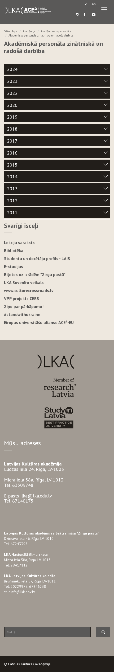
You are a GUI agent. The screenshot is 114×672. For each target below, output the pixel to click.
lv (85, 4)
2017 (12, 141)
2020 (12, 105)
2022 (12, 93)
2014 (12, 176)
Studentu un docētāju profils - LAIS (37, 258)
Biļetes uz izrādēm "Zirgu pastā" (34, 274)
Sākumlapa (10, 31)
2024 (12, 69)
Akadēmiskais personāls (56, 31)
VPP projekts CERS (21, 298)
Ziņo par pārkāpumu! (23, 306)
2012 (12, 200)
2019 (12, 117)
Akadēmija (29, 31)
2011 (12, 212)
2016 (12, 153)
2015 (12, 165)
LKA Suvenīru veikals (24, 282)
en (94, 4)
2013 (12, 188)
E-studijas (13, 266)
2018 (12, 129)
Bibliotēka (13, 250)
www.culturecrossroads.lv (29, 290)
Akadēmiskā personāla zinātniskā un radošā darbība (40, 35)
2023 (12, 81)
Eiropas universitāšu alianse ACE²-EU (39, 322)
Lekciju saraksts (19, 242)
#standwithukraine (22, 314)
